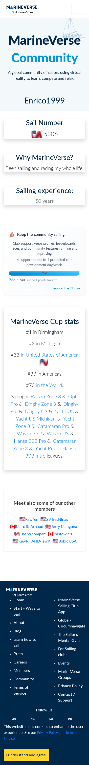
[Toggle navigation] (78, 9)
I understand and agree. (26, 755)
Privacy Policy (47, 733)
